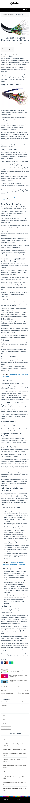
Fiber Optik (16, 686)
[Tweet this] (5, 662)
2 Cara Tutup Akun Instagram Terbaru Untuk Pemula (18, 675)
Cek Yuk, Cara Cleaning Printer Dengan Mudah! (18, 681)
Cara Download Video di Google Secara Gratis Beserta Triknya (18, 670)
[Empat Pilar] (15, 3)
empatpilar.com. (12, 800)
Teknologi (7, 686)
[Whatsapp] (12, 662)
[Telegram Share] (10, 662)
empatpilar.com (14, 654)
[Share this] (2, 662)
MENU (26, 10)
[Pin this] (7, 662)
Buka (11, 49)
